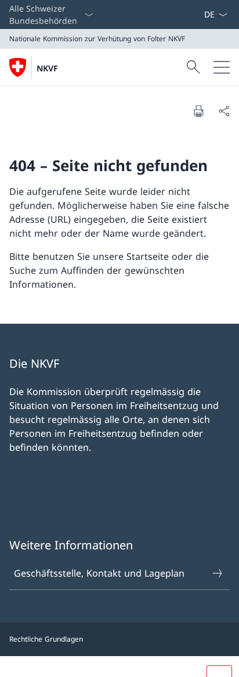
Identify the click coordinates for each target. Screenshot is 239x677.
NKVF (47, 68)
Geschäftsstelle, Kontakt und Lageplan (99, 573)
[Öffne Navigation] (221, 67)
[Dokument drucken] (198, 111)
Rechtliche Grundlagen (46, 639)
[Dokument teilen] (224, 111)
